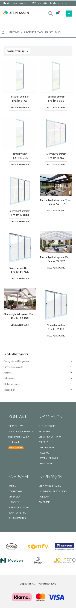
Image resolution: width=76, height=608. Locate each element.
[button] (50, 13)
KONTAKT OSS (15, 491)
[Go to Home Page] (3, 32)
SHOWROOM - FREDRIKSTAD (53, 491)
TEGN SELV (13, 502)
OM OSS (12, 486)
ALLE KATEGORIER (47, 426)
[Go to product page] (20, 76)
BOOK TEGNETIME (17, 512)
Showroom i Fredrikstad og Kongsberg (51, 3)
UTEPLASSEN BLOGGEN (50, 486)
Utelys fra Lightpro (13, 384)
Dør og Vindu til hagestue (16, 361)
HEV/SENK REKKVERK (49, 458)
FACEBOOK (44, 496)
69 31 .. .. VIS (17, 426)
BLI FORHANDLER (17, 518)
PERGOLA (43, 442)
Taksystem (9, 378)
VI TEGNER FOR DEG (18, 507)
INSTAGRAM (44, 502)
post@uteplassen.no (25, 431)
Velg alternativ (20, 107)
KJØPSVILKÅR (14, 496)
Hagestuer (9, 389)
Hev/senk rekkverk (13, 366)
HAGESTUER (44, 431)
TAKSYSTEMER (45, 463)
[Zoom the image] (16, 12)
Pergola (7, 372)
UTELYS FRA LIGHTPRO (50, 436)
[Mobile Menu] (69, 13)
